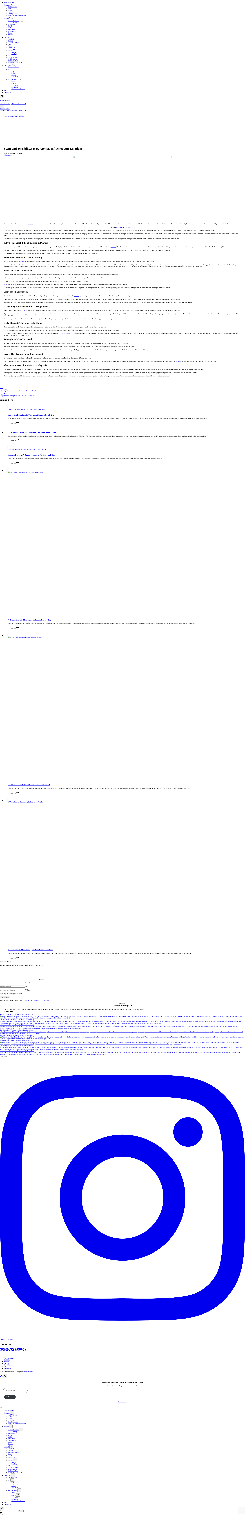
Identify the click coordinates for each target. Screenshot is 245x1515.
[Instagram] (12, 1350)
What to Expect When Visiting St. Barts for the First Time (30, 950)
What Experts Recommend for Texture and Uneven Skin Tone (19, 390)
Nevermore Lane (9, 2)
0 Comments (7, 155)
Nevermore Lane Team (15, 62)
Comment (40, 979)
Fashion (10, 46)
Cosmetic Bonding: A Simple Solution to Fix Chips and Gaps (31, 455)
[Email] (25, 1350)
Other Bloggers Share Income (17, 15)
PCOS (10, 28)
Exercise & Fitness (13, 1430)
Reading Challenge (13, 42)
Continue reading (122, 1402)
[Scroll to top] (1, 1376)
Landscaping (15, 87)
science (113, 247)
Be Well (6, 1361)
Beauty (10, 33)
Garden (13, 1495)
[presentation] (124, 409)
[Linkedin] (1, 1350)
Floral (5, 284)
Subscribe (9, 1397)
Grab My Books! (13, 14)
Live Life (6, 1363)
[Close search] (2, 1508)
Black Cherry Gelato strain (65, 333)
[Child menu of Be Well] (12, 18)
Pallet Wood (15, 76)
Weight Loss (11, 24)
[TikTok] (9, 1350)
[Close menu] (1, 1407)
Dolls (13, 73)
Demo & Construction (18, 89)
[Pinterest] (18, 1350)
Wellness (10, 34)
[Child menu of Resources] (13, 5)
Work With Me (12, 7)
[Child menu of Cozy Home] (14, 65)
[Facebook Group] (6, 1350)
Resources (7, 1360)
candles (76, 296)
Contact (10, 10)
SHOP (6, 90)
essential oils (22, 261)
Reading (10, 41)
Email (27, 986)
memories (30, 224)
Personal (10, 1460)
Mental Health (12, 29)
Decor (13, 81)
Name (27, 983)
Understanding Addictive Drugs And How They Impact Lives (32, 432)
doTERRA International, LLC (125, 227)
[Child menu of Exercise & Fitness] (22, 21)
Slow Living (11, 39)
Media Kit (11, 12)
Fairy (16, 85)
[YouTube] (21, 1350)
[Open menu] (2, 106)
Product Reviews (13, 57)
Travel (9, 44)
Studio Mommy (28, 1371)
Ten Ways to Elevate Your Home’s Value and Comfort (29, 785)
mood (177, 361)
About (9, 8)
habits (23, 310)
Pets (9, 55)
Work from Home (13, 61)
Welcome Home (12, 1490)
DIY (9, 1480)
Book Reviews (12, 59)
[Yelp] (23, 1350)
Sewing (13, 75)
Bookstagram (8, 92)
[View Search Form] (2, 96)
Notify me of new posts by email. (12, 993)
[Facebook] (3, 1350)
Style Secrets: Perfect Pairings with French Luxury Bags (29, 620)
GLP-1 (10, 26)
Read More (15, 423)
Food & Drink (12, 47)
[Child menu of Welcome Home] (20, 79)
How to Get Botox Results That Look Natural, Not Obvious (31, 415)
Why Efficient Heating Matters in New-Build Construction (17, 395)
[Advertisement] (122, 131)
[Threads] (15, 1350)
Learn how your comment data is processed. (37, 1000)
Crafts (13, 71)
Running (14, 22)
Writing (13, 52)
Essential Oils (12, 31)
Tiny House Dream (13, 67)
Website (27, 990)
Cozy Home (7, 1365)
